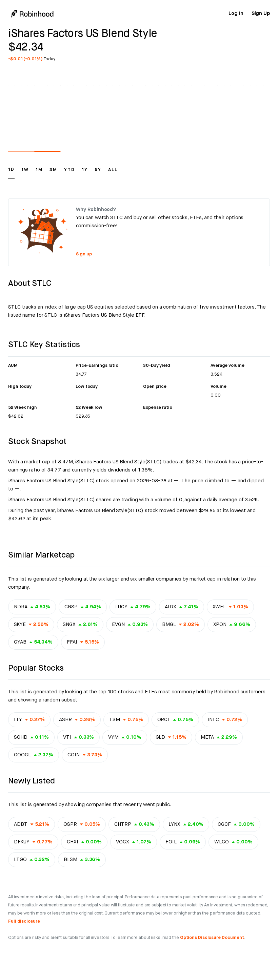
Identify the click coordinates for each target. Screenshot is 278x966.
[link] (235, 13)
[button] (11, 172)
